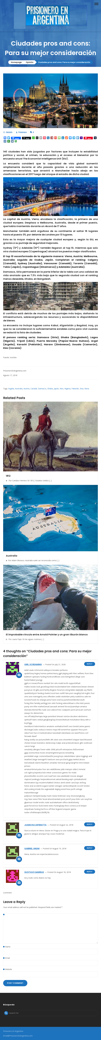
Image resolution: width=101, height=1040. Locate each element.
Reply (89, 664)
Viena (86, 388)
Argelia (11, 388)
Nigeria (67, 388)
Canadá (34, 388)
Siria (81, 388)
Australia (18, 388)
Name (7, 946)
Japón (56, 388)
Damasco (42, 388)
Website (8, 969)
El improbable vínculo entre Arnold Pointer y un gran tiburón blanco (47, 634)
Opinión (29, 62)
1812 (8, 475)
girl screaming (33, 664)
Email (7, 958)
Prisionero (22, 132)
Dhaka (50, 388)
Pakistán (75, 388)
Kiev (61, 388)
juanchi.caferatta (35, 824)
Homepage (16, 62)
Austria (26, 388)
